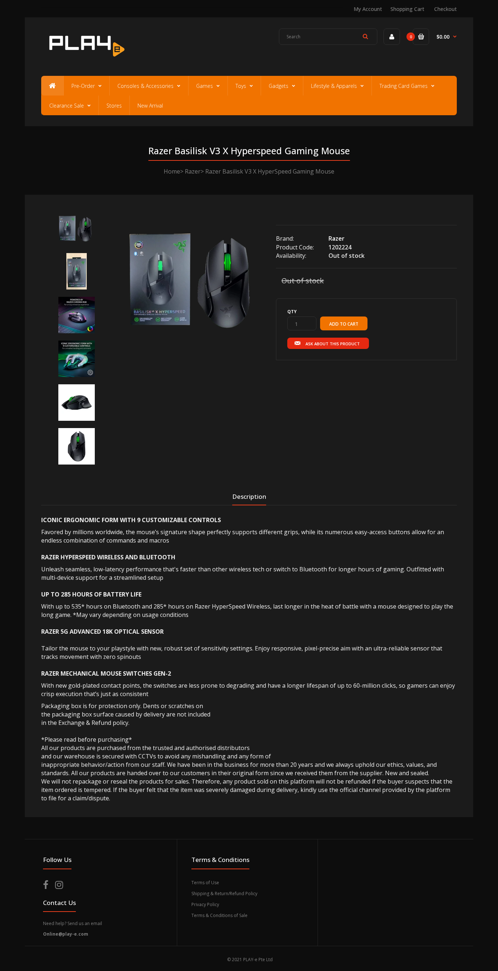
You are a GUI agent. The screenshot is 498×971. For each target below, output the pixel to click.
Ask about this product (333, 343)
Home (172, 171)
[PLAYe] (85, 60)
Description (249, 496)
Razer (193, 171)
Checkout (445, 8)
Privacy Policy (205, 904)
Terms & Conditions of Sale (219, 915)
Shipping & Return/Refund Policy (224, 893)
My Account (368, 8)
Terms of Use (205, 882)
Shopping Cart (407, 8)
